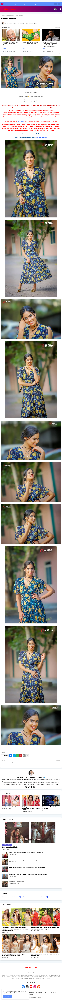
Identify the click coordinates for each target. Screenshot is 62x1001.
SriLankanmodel (9, 15)
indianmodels (25, 897)
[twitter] (29, 787)
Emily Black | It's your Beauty (17, 881)
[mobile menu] (2, 9)
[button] (55, 4)
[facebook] (26, 787)
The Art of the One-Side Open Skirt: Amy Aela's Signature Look (26, 860)
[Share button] (27, 755)
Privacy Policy (30, 992)
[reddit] (38, 986)
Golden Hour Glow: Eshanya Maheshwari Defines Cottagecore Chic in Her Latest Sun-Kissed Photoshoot (15, 929)
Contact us (53, 992)
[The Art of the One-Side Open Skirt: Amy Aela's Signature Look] (5, 862)
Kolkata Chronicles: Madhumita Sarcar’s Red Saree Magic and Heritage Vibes (45, 928)
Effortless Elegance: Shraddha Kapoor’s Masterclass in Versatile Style (14, 954)
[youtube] (31, 787)
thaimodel (44, 897)
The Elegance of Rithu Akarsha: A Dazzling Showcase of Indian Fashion (31, 808)
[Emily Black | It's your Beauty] (5, 884)
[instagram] (34, 787)
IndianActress (6, 897)
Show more (57, 793)
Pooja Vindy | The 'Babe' (9, 807)
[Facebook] (10, 755)
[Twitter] (14, 755)
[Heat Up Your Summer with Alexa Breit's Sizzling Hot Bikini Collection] (5, 876)
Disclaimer (39, 992)
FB (18, 121)
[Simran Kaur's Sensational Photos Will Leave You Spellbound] (5, 855)
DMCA (45, 992)
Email (22, 121)
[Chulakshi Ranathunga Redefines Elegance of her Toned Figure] (5, 869)
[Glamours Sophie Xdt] (31, 832)
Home (3, 15)
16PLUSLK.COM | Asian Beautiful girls (30, 777)
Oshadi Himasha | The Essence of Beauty (51, 807)
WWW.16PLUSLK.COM (41, 137)
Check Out (13, 993)
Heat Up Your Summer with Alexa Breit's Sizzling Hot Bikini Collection (22, 4)
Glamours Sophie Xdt (10, 847)
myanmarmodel (35, 897)
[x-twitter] (27, 986)
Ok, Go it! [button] (7, 996)
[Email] (24, 755)
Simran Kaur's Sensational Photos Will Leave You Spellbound (26, 852)
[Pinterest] (20, 755)
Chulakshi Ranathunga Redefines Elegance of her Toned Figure (27, 867)
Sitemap (31, 994)
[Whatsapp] (17, 755)
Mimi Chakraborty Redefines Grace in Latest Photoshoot (45, 954)
